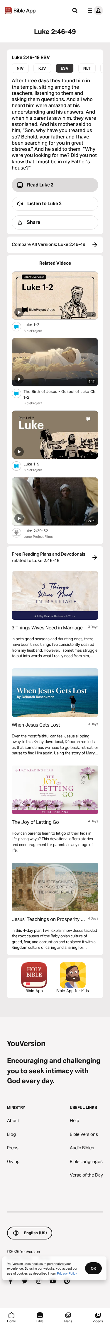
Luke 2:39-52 (40, 530)
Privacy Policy (67, 1273)
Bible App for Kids (72, 990)
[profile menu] (94, 10)
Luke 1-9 (36, 463)
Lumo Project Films (38, 537)
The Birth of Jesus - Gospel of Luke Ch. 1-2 (60, 394)
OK (93, 1268)
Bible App (34, 990)
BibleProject (32, 331)
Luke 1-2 (36, 324)
